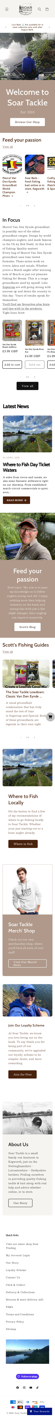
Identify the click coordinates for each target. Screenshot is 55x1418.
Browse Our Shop (27, 122)
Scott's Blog (27, 627)
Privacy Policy (15, 1322)
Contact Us (13, 1277)
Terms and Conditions (20, 1314)
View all (7, 147)
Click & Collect (15, 1285)
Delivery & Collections (20, 1292)
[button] (7, 9)
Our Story (20, 1203)
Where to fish (23, 844)
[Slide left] (20, 205)
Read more (15, 500)
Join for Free (22, 1074)
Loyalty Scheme (16, 1270)
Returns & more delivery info (24, 1299)
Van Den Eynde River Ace (34, 350)
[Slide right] (34, 205)
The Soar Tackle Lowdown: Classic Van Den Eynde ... (25, 694)
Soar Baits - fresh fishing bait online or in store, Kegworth (34, 183)
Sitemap (11, 1329)
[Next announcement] (49, 27)
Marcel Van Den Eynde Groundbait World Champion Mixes (9, 187)
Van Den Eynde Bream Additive (9, 345)
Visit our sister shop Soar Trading (22, 1246)
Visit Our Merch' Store (25, 963)
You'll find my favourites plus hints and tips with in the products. (26, 306)
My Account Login (18, 1255)
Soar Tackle (21, 1412)
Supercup (8, 287)
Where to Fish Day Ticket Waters (26, 467)
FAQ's (9, 1307)
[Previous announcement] (5, 27)
